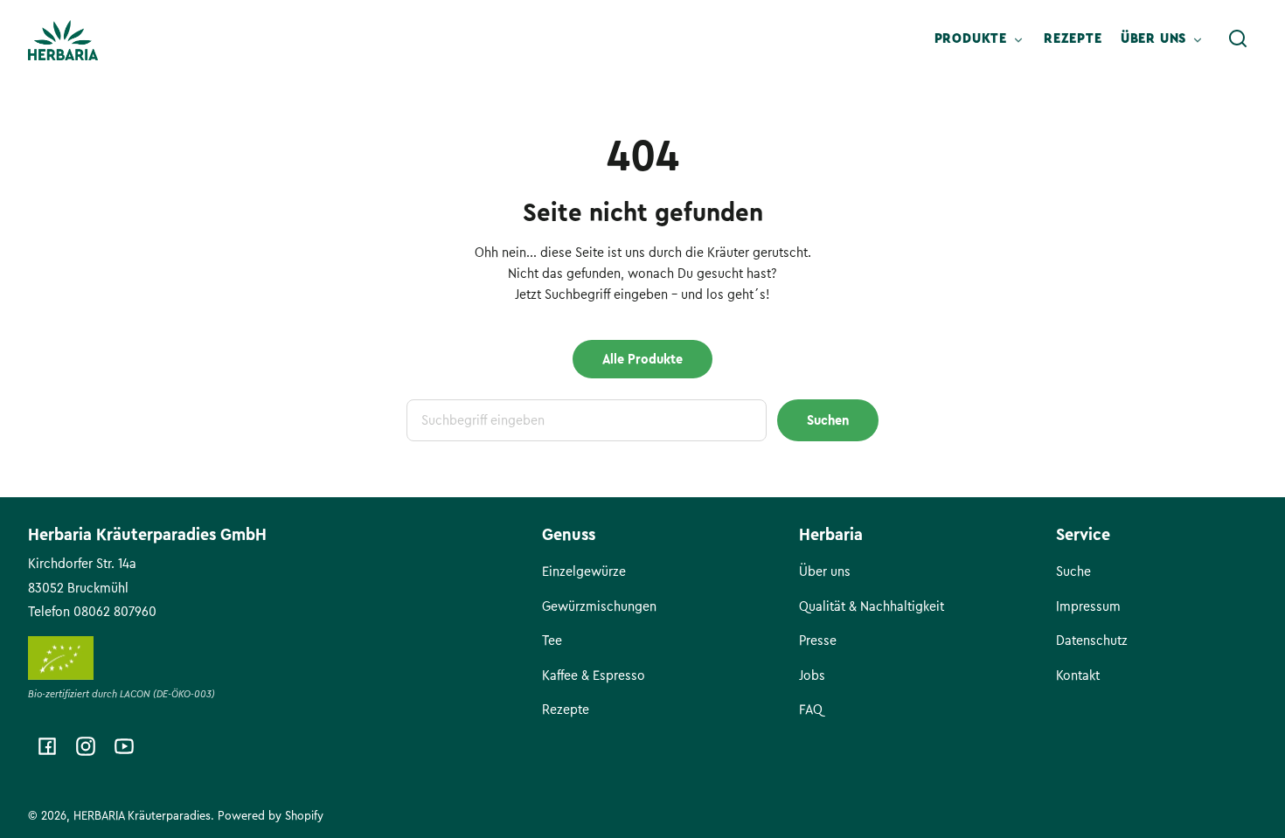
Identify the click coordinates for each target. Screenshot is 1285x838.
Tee (552, 641)
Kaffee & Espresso (593, 675)
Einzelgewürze (584, 571)
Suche (1073, 571)
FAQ (811, 710)
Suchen (828, 420)
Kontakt (1078, 675)
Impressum (1088, 606)
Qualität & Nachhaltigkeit (871, 606)
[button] (1238, 38)
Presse (818, 641)
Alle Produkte (642, 359)
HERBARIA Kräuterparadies (142, 815)
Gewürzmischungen (599, 606)
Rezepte (565, 710)
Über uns (825, 571)
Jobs (812, 675)
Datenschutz (1092, 641)
